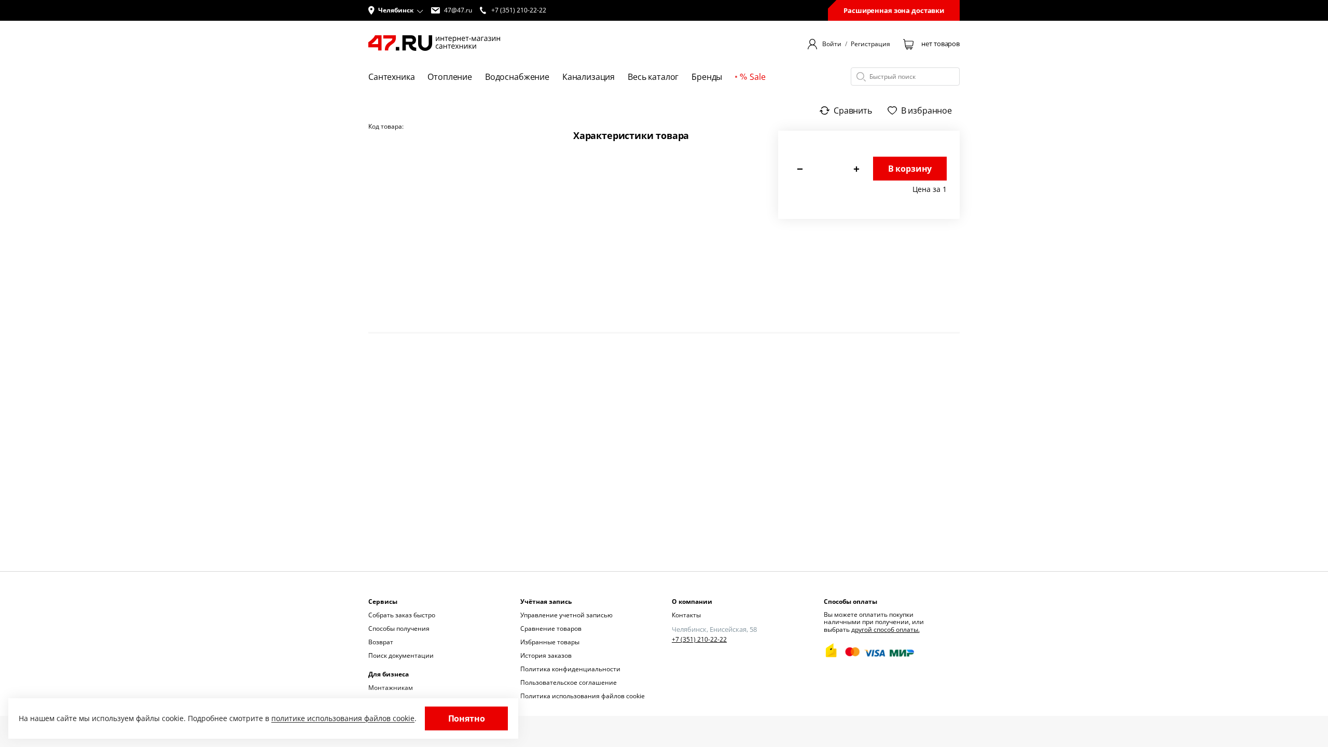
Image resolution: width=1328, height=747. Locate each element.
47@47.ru (458, 10)
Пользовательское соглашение (568, 682)
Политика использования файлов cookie (582, 695)
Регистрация (870, 44)
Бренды (706, 76)
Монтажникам (390, 687)
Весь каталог (653, 76)
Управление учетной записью (566, 615)
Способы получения (399, 628)
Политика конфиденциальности (570, 669)
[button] (395, 10)
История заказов (546, 655)
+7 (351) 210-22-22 (699, 639)
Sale (757, 76)
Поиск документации (401, 655)
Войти (831, 44)
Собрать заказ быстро (401, 615)
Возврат (380, 642)
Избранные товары (549, 642)
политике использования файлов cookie (342, 718)
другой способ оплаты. (885, 629)
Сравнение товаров (551, 628)
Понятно (466, 718)
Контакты (686, 615)
